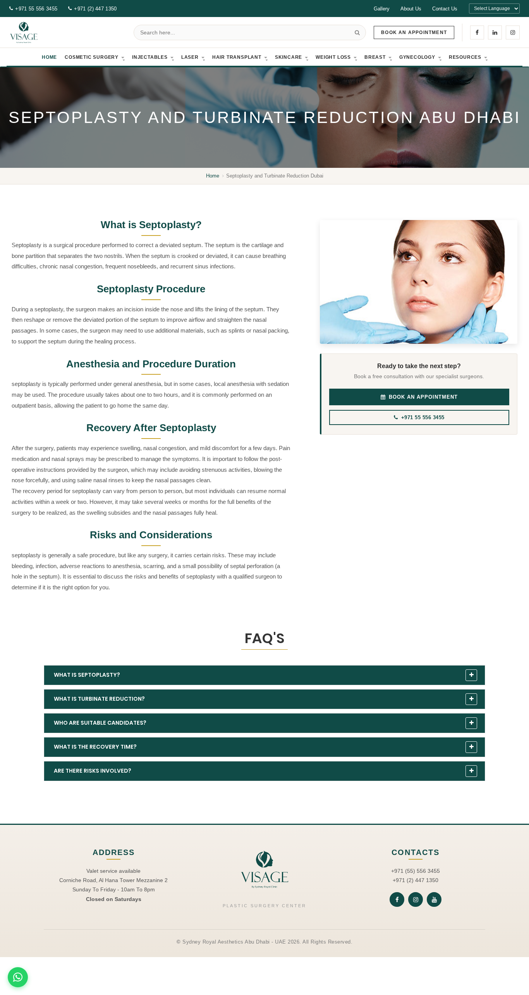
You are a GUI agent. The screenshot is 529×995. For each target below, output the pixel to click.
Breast (375, 57)
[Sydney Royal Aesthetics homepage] (23, 32)
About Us (410, 9)
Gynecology (417, 57)
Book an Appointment (414, 32)
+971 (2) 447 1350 (95, 8)
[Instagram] (513, 32)
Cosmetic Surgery (92, 57)
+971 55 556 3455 (36, 8)
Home (49, 57)
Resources (465, 57)
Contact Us (444, 9)
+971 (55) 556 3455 (415, 871)
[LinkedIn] (495, 32)
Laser (190, 57)
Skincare (288, 57)
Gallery (382, 9)
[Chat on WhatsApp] (18, 977)
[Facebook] (477, 32)
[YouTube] (434, 899)
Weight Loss (333, 57)
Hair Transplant (236, 57)
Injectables (150, 57)
